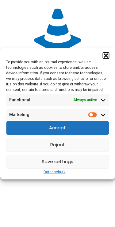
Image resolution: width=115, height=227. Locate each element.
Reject (57, 144)
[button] (106, 56)
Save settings (57, 161)
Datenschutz (55, 172)
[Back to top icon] (102, 214)
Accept (57, 127)
